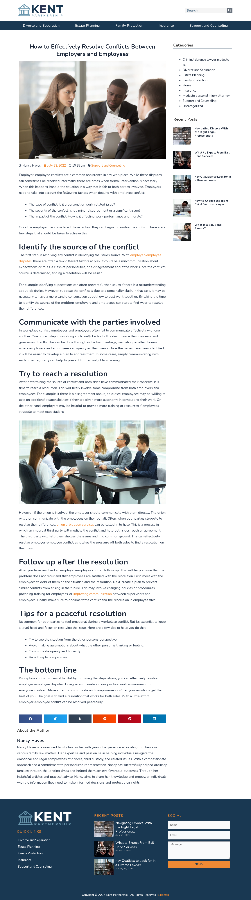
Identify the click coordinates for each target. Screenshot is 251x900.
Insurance (166, 25)
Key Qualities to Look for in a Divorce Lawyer (213, 178)
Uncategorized (193, 106)
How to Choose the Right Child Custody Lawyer (211, 202)
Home (187, 85)
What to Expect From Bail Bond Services (212, 154)
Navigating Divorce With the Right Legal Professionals (211, 132)
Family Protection (129, 25)
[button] (30, 718)
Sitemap (163, 895)
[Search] (229, 10)
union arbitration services (75, 524)
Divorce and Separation (41, 25)
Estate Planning (87, 25)
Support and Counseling (209, 25)
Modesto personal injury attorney (206, 96)
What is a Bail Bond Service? (208, 226)
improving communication (92, 594)
